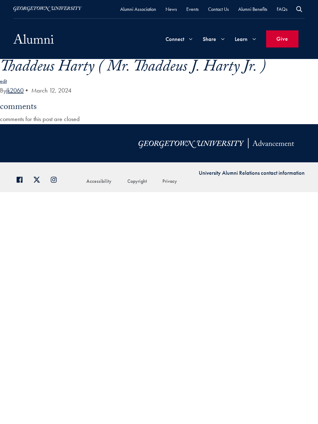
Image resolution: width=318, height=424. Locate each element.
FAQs (282, 9)
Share (209, 39)
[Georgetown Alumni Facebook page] (22, 179)
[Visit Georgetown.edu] (47, 9)
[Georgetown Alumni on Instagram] (56, 179)
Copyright (137, 181)
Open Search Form (299, 9)
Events (192, 9)
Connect (175, 39)
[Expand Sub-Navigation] (190, 39)
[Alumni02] (33, 39)
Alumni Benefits (252, 9)
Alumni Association (138, 9)
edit (3, 81)
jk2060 (15, 90)
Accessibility (98, 181)
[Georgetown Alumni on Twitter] (39, 179)
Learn (241, 39)
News (171, 9)
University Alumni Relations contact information (252, 172)
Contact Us (218, 9)
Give (282, 38)
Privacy (169, 181)
